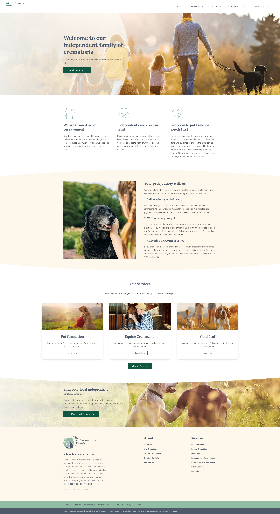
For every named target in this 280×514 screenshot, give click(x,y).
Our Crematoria (150, 449)
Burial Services (197, 466)
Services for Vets (151, 458)
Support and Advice (228, 7)
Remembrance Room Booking (204, 458)
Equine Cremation (199, 449)
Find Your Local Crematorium (81, 414)
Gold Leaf (195, 453)
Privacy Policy (89, 504)
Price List (245, 7)
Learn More (72, 353)
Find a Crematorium (263, 6)
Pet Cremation (197, 444)
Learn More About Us (77, 70)
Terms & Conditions (72, 504)
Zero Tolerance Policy (121, 504)
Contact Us (149, 462)
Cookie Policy (103, 504)
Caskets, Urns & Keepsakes (203, 462)
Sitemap (137, 504)
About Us (148, 444)
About (179, 7)
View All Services (140, 366)
